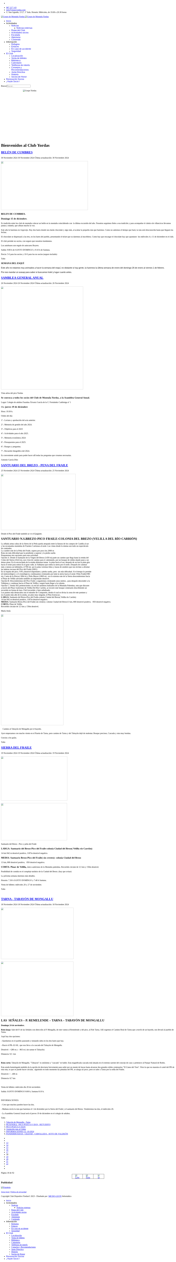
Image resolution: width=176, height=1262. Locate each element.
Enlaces (15, 46)
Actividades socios (19, 33)
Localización (17, 56)
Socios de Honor (19, 77)
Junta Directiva (18, 72)
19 (7, 1157)
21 (7, 1161)
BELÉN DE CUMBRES (17, 152)
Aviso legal (5, 1192)
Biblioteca (15, 60)
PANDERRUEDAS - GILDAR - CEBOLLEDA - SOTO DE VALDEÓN (37, 1134)
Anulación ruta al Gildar (16, 1129)
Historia (14, 74)
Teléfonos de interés (20, 65)
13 (7, 1143)
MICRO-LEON (55, 1196)
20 (7, 1159)
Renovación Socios (15, 79)
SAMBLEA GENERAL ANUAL (22, 277)
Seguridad (16, 51)
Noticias (15, 26)
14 (7, 1145)
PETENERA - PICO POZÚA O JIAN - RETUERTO (28, 1124)
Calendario (16, 63)
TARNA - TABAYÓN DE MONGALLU (27, 899)
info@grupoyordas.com (16, 10)
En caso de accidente (21, 49)
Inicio (8, 21)
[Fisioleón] (6, 1187)
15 (7, 1147)
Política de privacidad (18, 1192)
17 (7, 1152)
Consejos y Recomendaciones (20, 68)
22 (7, 1164)
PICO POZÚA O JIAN (16, 1127)
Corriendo (15, 39)
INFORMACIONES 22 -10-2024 (20, 1131)
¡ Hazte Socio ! (13, 81)
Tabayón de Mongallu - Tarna (18, 1122)
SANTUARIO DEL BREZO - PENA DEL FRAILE (34, 465)
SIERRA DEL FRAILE (16, 747)
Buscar (4, 86)
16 (7, 1150)
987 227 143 (11, 7)
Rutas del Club (18, 30)
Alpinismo (15, 37)
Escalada (15, 35)
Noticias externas (24, 28)
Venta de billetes (19, 58)
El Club (9, 53)
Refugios (15, 44)
